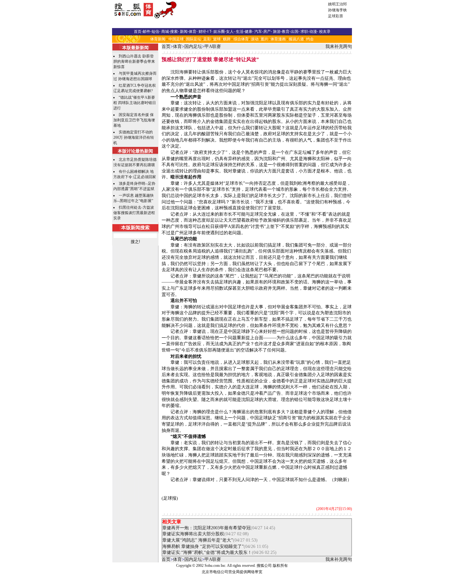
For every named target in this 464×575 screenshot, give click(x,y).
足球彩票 (335, 16)
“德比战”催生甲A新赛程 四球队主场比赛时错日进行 (134, 102)
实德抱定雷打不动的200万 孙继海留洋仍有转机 (133, 137)
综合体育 (241, 39)
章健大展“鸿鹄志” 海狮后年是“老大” (197, 540)
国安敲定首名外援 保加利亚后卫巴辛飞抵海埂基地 (134, 120)
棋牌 (226, 39)
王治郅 (341, 4)
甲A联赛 (213, 46)
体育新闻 (157, 39)
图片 (264, 39)
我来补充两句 (338, 46)
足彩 (207, 39)
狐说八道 (296, 39)
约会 (310, 39)
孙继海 (333, 10)
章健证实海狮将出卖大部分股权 (193, 533)
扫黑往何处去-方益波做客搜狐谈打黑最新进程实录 (134, 212)
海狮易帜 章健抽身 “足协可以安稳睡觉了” (203, 546)
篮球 (217, 39)
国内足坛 (193, 46)
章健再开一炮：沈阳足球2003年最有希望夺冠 (206, 528)
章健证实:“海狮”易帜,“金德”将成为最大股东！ (207, 552)
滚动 (255, 39)
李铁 (343, 10)
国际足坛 (193, 39)
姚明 (332, 4)
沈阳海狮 (179, 72)
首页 (166, 46)
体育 (177, 46)
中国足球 (176, 39)
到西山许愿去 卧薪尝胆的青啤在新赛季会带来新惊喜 (134, 61)
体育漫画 (278, 39)
